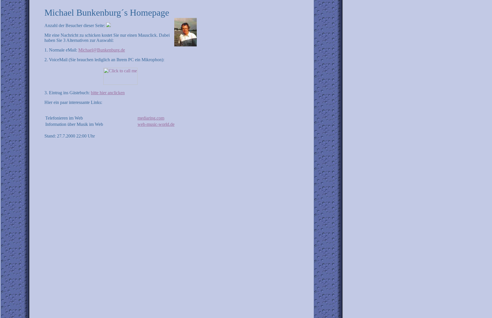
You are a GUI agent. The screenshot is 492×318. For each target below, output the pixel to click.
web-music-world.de (156, 124)
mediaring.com (151, 118)
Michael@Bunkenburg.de (101, 50)
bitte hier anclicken (108, 92)
